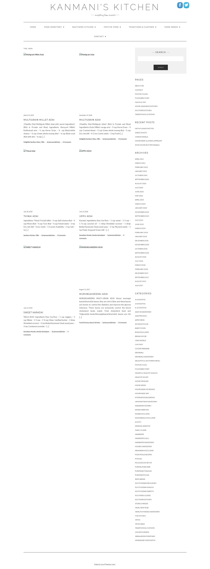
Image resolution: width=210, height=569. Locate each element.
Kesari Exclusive (142, 414)
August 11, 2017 (84, 289)
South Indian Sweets (144, 491)
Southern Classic (143, 495)
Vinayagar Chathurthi (145, 540)
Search (161, 67)
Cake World (140, 340)
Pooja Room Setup (143, 463)
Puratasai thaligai (143, 471)
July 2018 (139, 261)
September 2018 (142, 253)
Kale (96, 564)
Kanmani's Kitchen (105, 7)
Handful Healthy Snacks (146, 373)
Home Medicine (142, 381)
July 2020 (139, 188)
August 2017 (140, 281)
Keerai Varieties (95, 322)
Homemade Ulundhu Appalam (148, 141)
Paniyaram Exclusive (144, 450)
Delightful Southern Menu (32, 142)
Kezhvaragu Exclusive (145, 418)
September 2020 (142, 179)
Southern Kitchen (83, 27)
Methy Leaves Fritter (144, 128)
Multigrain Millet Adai (39, 120)
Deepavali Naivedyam (144, 357)
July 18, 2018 (28, 212)
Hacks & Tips (140, 102)
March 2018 (140, 265)
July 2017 (139, 285)
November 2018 (142, 245)
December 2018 (141, 241)
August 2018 (140, 257)
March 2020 (140, 204)
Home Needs (171, 27)
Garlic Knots (141, 133)
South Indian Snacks (144, 487)
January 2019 (141, 236)
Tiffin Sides (140, 524)
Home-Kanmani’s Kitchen (146, 106)
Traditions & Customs (142, 27)
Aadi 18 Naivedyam (143, 312)
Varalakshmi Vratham (145, 536)
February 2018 (141, 269)
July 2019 (139, 220)
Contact (99, 36)
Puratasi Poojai (142, 475)
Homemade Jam (142, 393)
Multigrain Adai (90, 120)
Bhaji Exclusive (142, 332)
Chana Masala (141, 137)
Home (33, 27)
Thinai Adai (31, 216)
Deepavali (139, 352)
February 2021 (141, 167)
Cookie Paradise (142, 348)
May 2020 (139, 196)
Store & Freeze (141, 503)
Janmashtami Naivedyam (146, 401)
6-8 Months (140, 304)
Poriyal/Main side (142, 467)
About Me (139, 86)
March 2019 (140, 228)
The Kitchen (140, 516)
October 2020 (141, 175)
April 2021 (139, 159)
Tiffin (42, 142)
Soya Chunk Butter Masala (147, 145)
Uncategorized (142, 532)
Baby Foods (140, 328)
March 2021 (140, 163)
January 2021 (141, 171)
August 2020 (140, 183)
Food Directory (53, 27)
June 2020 (139, 192)
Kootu (138, 422)
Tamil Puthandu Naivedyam (147, 512)
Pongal (138, 459)
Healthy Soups (141, 377)
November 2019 (142, 212)
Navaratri (139, 434)
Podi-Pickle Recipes (143, 454)
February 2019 (141, 232)
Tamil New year (142, 508)
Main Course (140, 430)
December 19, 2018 (85, 115)
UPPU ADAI (86, 216)
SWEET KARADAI (33, 312)
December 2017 (141, 273)
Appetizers (139, 320)
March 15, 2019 (29, 115)
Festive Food (111, 27)
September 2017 (142, 277)
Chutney (139, 344)
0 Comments (67, 142)
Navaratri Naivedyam (144, 442)
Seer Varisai (140, 479)
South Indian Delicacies (145, 483)
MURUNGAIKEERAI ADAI (93, 294)
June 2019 (139, 224)
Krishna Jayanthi (142, 426)
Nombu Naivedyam (98, 235)
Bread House (141, 336)
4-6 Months (140, 299)
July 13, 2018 (83, 212)
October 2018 (141, 249)
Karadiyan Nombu (85, 235)
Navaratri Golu (142, 438)
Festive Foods (141, 94)
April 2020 (139, 200)
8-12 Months (140, 308)
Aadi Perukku (141, 316)
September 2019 (142, 216)
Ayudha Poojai (141, 324)
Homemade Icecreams (145, 389)
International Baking (145, 397)
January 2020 (141, 208)
